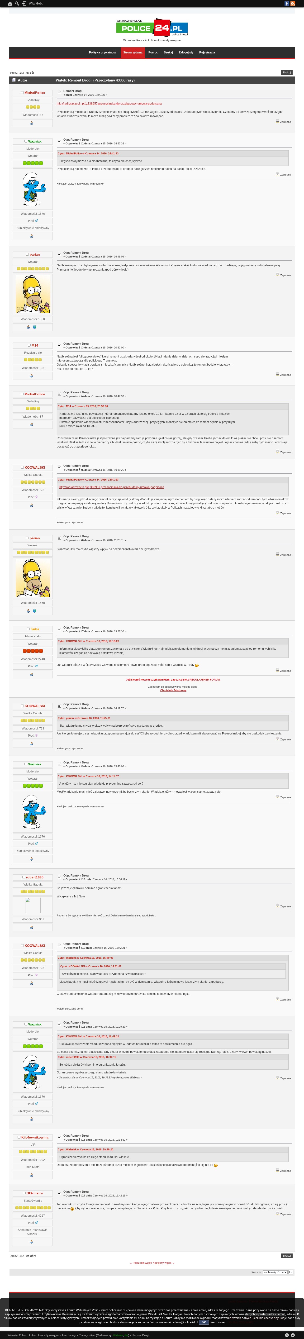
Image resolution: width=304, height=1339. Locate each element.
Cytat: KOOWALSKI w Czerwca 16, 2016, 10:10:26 (88, 641)
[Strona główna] (10, 5)
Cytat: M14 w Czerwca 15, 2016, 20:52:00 (83, 406)
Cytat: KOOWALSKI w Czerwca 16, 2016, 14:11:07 (88, 776)
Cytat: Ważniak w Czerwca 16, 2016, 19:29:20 (85, 1149)
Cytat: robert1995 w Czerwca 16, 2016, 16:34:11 (87, 1057)
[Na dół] (292, 1335)
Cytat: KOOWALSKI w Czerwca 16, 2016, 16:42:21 (88, 1036)
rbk (126, 1335)
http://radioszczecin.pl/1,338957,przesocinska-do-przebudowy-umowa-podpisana (109, 103)
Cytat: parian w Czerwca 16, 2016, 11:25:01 (84, 718)
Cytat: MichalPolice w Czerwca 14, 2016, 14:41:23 (88, 153)
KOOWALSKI (35, 467)
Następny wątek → (164, 1262)
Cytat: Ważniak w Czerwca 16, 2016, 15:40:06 (85, 957)
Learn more (217, 1322)
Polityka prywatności (103, 52)
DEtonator (35, 1193)
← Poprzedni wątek (140, 1262)
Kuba (35, 629)
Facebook (287, 3)
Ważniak (35, 141)
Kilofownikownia (34, 1137)
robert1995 (34, 877)
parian (35, 254)
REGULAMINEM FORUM (205, 679)
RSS (292, 3)
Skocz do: (256, 1272)
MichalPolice (34, 93)
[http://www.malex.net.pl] (35, 328)
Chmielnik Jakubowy (173, 690)
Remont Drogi (72, 91)
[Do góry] (287, 1335)
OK (204, 1322)
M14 (35, 345)
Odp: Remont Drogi (76, 139)
